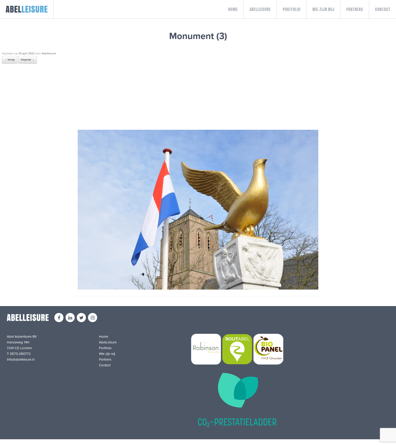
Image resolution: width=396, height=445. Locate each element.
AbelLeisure (260, 9)
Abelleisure (49, 53)
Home (233, 9)
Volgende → (27, 59)
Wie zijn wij (323, 9)
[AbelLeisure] (27, 9)
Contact (382, 9)
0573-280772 (20, 354)
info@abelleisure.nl (20, 359)
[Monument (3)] (198, 288)
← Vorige (9, 59)
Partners (354, 9)
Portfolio (291, 9)
